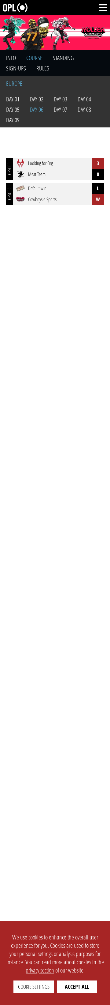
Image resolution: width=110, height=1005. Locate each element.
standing (63, 58)
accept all (77, 986)
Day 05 (13, 109)
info (11, 58)
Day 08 (84, 109)
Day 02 (36, 99)
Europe (14, 83)
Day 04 (84, 99)
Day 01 (13, 99)
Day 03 (60, 99)
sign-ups (16, 68)
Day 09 (13, 120)
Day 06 (36, 109)
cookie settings (34, 986)
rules (42, 68)
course (34, 58)
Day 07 (60, 109)
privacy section (40, 970)
